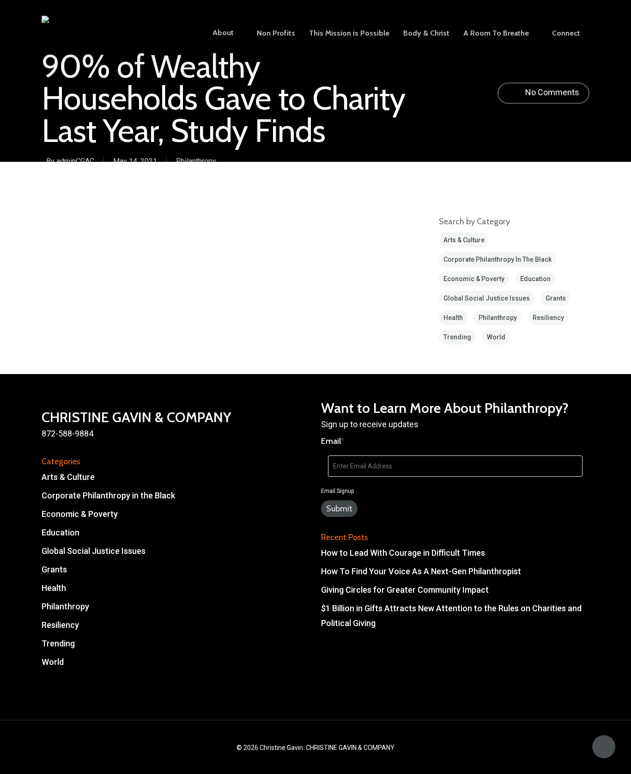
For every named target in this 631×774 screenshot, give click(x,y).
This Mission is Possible (349, 33)
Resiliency (548, 317)
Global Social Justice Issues (486, 298)
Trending (457, 337)
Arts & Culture (464, 240)
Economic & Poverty (473, 279)
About (223, 33)
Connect (566, 33)
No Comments (551, 93)
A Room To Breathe (496, 33)
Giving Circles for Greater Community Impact (405, 590)
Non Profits (276, 33)
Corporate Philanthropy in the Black (497, 259)
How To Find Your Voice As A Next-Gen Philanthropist (421, 571)
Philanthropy (196, 160)
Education (535, 279)
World (496, 337)
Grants (556, 298)
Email (332, 441)
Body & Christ (426, 33)
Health (453, 317)
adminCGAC (75, 160)
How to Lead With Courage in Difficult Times (403, 553)
